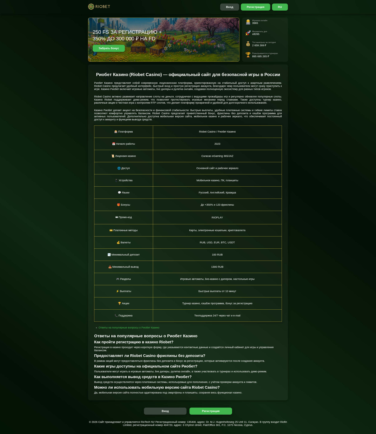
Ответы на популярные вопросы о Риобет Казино (129, 327)
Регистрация (256, 7)
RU (280, 7)
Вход (229, 7)
